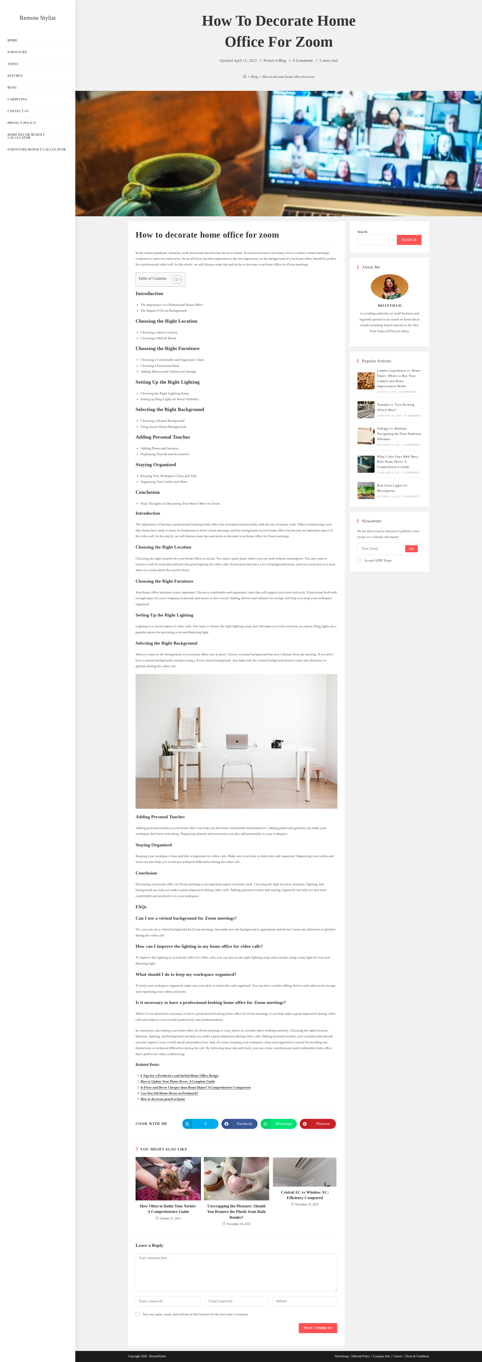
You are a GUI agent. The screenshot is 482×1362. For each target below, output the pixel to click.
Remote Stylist (38, 18)
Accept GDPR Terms (378, 560)
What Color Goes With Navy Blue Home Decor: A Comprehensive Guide (397, 462)
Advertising (341, 1356)
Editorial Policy (360, 1356)
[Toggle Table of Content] (174, 279)
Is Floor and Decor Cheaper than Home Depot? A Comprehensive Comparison (196, 1087)
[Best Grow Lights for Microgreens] (366, 490)
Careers (397, 1356)
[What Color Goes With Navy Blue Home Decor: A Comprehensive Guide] (366, 464)
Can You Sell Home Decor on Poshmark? (170, 1093)
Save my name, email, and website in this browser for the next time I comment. (196, 1314)
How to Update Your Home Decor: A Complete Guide (178, 1081)
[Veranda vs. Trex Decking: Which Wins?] (366, 409)
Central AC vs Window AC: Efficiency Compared (305, 1195)
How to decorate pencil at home (163, 1099)
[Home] (244, 77)
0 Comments (303, 60)
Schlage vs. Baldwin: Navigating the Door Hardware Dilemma (399, 434)
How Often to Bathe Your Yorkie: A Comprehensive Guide (168, 1209)
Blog (282, 60)
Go (411, 549)
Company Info (381, 1356)
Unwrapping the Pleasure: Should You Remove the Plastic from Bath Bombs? (236, 1211)
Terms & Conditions (417, 1356)
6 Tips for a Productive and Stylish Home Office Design (179, 1075)
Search (362, 232)
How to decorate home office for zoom (288, 77)
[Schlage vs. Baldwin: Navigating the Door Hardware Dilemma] (366, 436)
